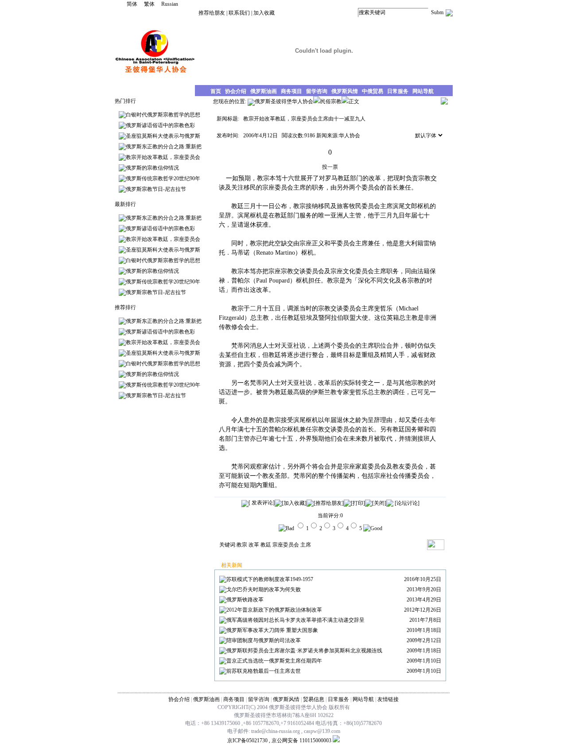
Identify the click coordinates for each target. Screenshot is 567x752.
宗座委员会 (285, 545)
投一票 (330, 167)
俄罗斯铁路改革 (245, 600)
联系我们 (239, 13)
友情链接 (388, 699)
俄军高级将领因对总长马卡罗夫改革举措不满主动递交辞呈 (295, 620)
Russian (169, 4)
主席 (305, 545)
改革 (254, 545)
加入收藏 (264, 13)
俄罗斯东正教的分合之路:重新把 (164, 146)
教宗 (242, 545)
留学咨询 (258, 699)
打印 (358, 503)
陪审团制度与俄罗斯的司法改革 (263, 640)
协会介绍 (179, 699)
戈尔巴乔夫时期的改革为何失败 (263, 589)
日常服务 (338, 699)
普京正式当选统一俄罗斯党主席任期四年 (274, 661)
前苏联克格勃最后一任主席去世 (263, 671)
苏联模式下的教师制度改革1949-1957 (269, 579)
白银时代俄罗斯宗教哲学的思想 (163, 115)
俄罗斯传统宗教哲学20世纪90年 (163, 178)
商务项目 (234, 699)
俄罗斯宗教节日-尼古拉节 (156, 189)
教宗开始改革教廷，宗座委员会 (163, 157)
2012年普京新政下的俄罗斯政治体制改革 (274, 610)
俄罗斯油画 (206, 699)
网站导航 (363, 699)
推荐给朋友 (211, 13)
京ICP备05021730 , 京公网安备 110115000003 (279, 740)
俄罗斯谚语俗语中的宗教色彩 (160, 125)
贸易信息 (313, 699)
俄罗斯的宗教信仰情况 (152, 168)
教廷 (265, 545)
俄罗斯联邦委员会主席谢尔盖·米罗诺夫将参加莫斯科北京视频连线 (304, 650)
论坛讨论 (407, 503)
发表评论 (261, 503)
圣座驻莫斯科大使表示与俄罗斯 (163, 136)
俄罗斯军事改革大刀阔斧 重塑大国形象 (272, 630)
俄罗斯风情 (286, 699)
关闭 (379, 503)
